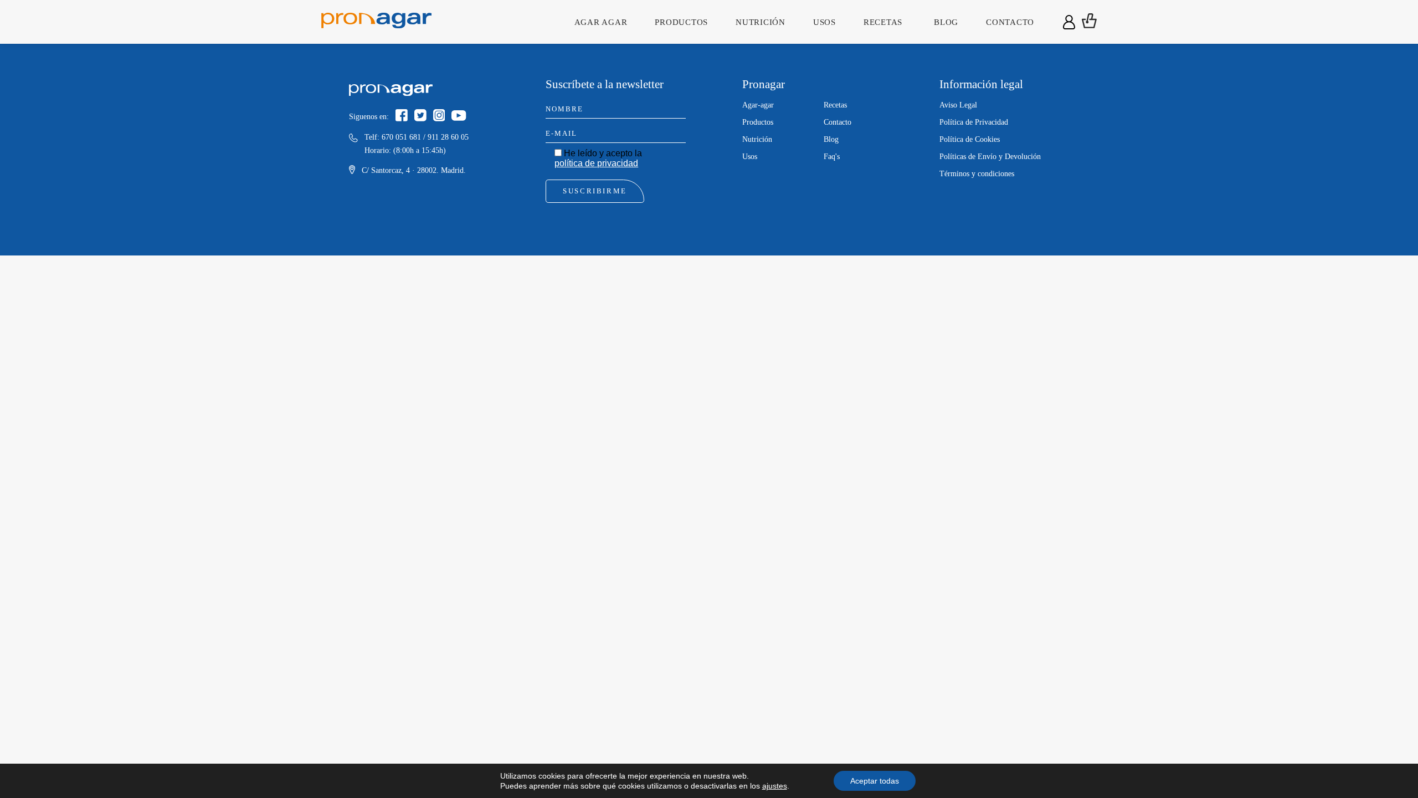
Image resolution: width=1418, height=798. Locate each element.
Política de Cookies (969, 139)
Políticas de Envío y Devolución (990, 156)
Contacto (1010, 22)
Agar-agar (758, 105)
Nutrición (760, 22)
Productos (681, 22)
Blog (946, 22)
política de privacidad (596, 163)
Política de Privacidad (973, 122)
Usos (824, 22)
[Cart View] (1089, 21)
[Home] (376, 21)
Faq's (832, 156)
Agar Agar (601, 22)
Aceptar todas (874, 780)
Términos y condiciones (976, 174)
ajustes (774, 785)
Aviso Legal (958, 105)
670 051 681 (401, 137)
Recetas (883, 22)
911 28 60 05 (448, 137)
